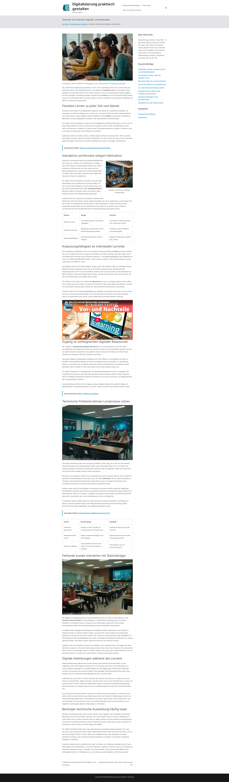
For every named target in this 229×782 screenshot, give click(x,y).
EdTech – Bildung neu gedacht (87, 394)
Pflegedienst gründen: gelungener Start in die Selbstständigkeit (151, 70)
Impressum (130, 777)
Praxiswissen (146, 5)
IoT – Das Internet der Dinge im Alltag (151, 88)
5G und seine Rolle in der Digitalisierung (152, 84)
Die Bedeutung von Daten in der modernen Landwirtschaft (149, 92)
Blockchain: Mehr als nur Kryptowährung (152, 81)
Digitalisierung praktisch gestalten (116, 777)
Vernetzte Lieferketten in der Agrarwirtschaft (148, 98)
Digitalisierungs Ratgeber (131, 5)
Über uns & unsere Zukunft (132, 10)
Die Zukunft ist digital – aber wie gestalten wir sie (149, 76)
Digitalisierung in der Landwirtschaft (150, 103)
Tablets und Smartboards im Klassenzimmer (94, 148)
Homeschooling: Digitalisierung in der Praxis (94, 513)
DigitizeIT (67, 83)
